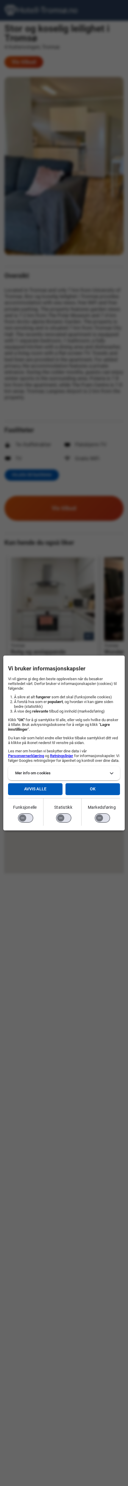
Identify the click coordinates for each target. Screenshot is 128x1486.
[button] (64, 773)
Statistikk (63, 807)
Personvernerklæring (26, 756)
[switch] (25, 818)
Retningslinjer (61, 756)
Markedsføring (102, 807)
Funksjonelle (25, 807)
